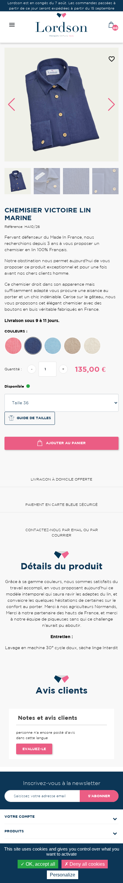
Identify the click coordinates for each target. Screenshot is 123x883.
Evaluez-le (34, 749)
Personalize (62, 874)
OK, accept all (39, 864)
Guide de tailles (34, 418)
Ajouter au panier (65, 442)
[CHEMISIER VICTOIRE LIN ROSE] (13, 346)
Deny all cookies (86, 864)
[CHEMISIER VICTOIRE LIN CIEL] (52, 346)
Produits (14, 831)
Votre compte (19, 816)
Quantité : (13, 369)
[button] (111, 104)
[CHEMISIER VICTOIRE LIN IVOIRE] (92, 346)
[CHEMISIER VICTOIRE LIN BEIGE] (72, 346)
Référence (53, 658)
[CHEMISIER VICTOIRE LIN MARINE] (33, 346)
